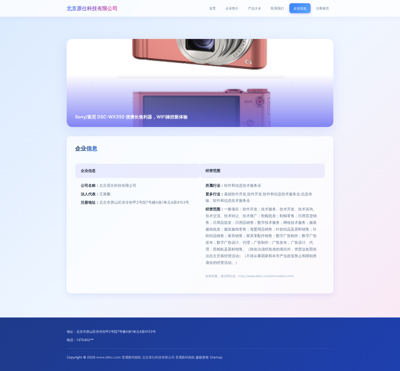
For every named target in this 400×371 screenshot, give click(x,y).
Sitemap (216, 357)
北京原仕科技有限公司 (92, 8)
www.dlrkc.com (108, 357)
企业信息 (300, 8)
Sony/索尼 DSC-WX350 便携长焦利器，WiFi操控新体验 (131, 117)
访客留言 (322, 8)
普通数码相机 (131, 357)
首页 (212, 8)
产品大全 (254, 8)
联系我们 (277, 8)
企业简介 (231, 8)
